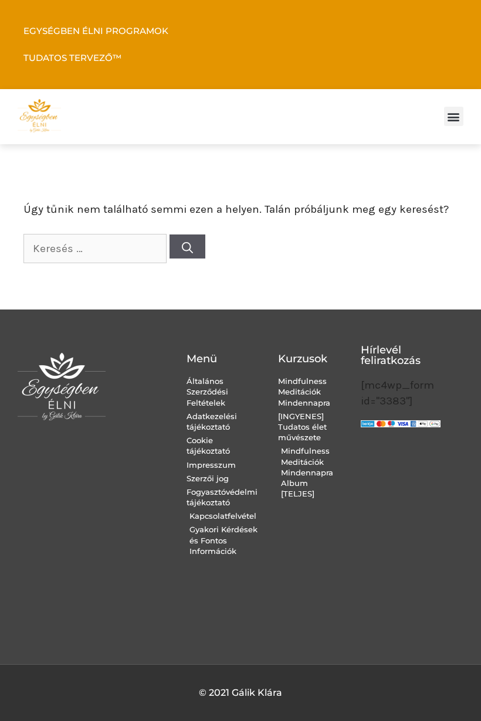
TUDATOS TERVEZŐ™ (72, 57)
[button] (453, 116)
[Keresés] (187, 246)
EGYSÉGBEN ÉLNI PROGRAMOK (95, 30)
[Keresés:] (96, 248)
